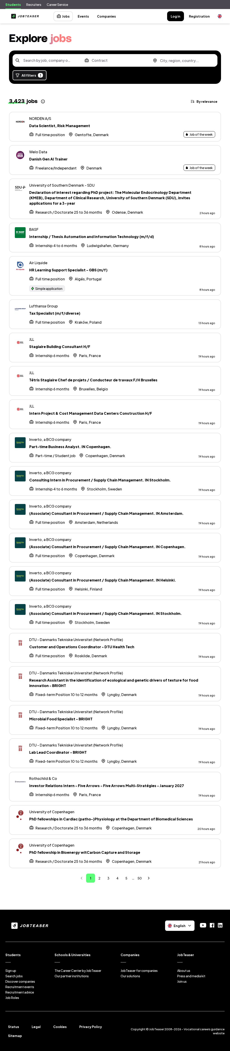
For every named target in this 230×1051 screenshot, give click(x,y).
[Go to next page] (148, 878)
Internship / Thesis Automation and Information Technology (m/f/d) (91, 236)
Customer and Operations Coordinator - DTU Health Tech (81, 646)
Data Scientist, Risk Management (59, 125)
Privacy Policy (90, 1027)
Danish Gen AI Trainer (48, 159)
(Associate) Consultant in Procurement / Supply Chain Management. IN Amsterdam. (106, 513)
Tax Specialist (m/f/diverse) (54, 313)
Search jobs (14, 976)
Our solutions (130, 976)
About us (183, 971)
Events (83, 16)
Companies (106, 16)
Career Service (57, 4)
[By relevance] (204, 101)
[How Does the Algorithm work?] (42, 101)
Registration (199, 16)
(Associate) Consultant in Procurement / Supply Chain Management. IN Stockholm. (105, 613)
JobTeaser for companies (139, 971)
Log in (175, 16)
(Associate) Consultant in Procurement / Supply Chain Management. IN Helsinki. (102, 580)
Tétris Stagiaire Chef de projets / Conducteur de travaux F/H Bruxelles (93, 380)
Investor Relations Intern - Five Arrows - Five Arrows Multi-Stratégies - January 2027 (106, 785)
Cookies (60, 1027)
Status (13, 1027)
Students (13, 4)
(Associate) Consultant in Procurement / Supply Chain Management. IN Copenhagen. (107, 546)
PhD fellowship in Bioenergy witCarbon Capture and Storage (84, 852)
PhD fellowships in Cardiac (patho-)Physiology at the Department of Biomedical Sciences (111, 819)
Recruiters (33, 4)
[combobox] (47, 60)
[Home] (24, 16)
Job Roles (12, 998)
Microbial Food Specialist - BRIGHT (61, 719)
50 (139, 878)
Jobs (66, 16)
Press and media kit (191, 976)
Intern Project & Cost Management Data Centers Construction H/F (90, 413)
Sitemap (15, 1036)
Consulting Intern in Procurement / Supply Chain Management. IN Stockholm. (100, 480)
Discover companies (20, 981)
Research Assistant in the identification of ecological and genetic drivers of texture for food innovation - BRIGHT (113, 683)
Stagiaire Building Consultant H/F (59, 346)
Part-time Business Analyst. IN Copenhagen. (70, 446)
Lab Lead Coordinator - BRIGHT (58, 752)
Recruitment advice (19, 992)
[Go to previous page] (81, 878)
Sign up (10, 971)
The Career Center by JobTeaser (78, 971)
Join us (182, 981)
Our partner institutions (72, 976)
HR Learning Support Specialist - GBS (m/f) (68, 270)
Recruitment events (19, 987)
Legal (36, 1027)
